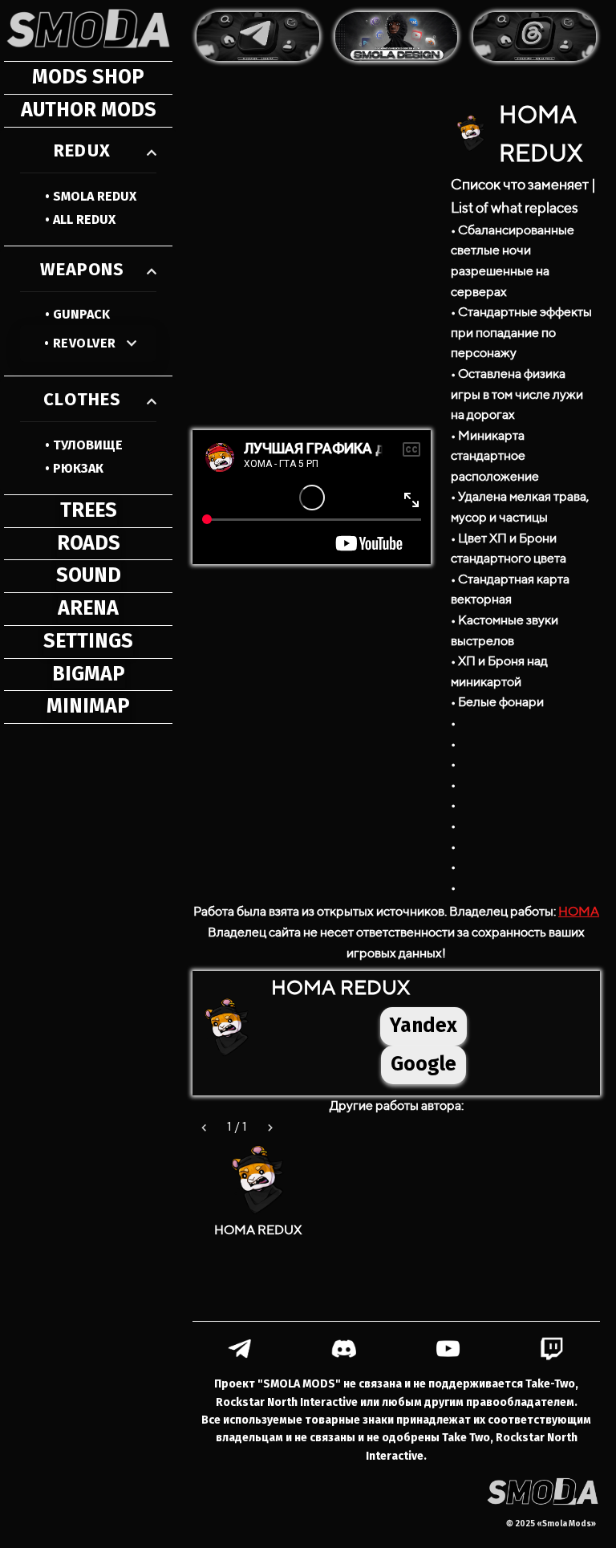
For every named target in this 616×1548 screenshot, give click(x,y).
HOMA (578, 911)
